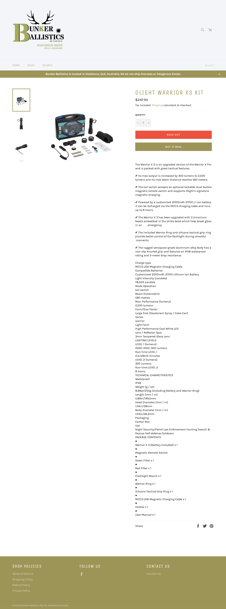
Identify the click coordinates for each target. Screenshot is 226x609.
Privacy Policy (21, 590)
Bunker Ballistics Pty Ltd (34, 605)
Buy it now (173, 147)
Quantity (140, 115)
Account (209, 65)
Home (16, 65)
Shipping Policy (22, 579)
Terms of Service (22, 573)
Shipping (157, 105)
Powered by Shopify (58, 605)
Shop (31, 65)
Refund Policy (21, 585)
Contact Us (154, 573)
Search (47, 65)
